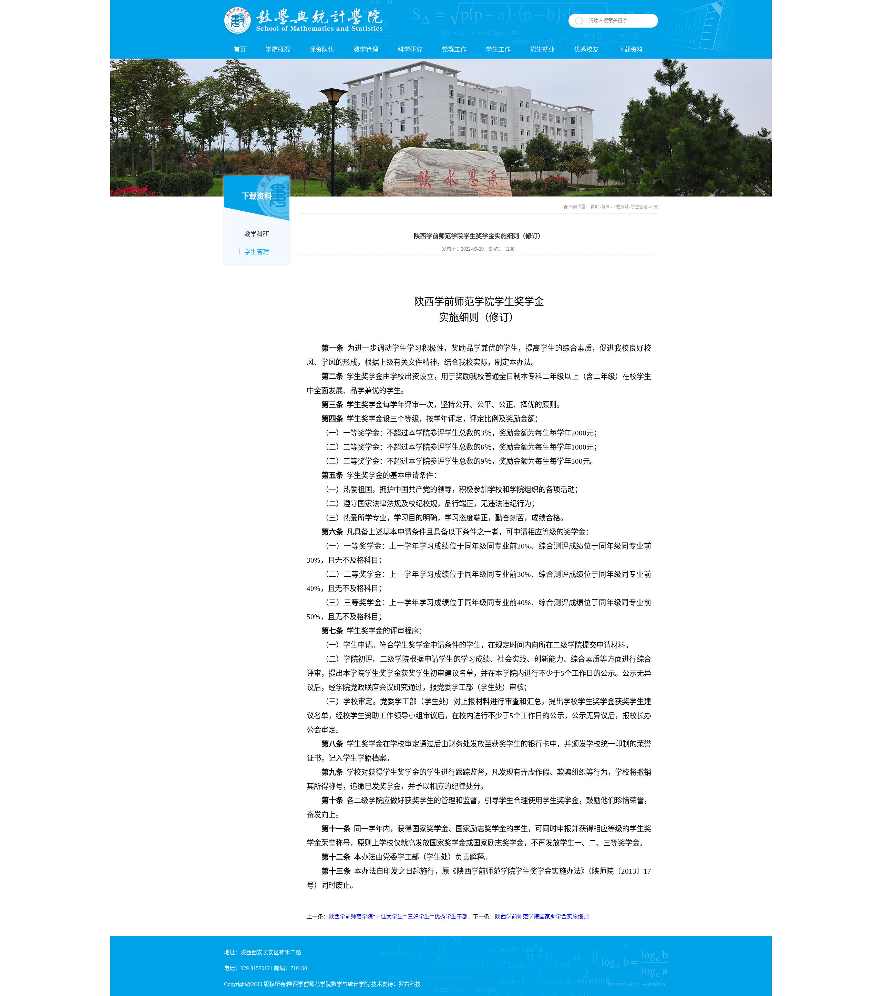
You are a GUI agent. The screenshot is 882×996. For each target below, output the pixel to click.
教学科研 (256, 234)
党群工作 (454, 49)
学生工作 (498, 49)
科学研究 (410, 49)
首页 (240, 49)
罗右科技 (410, 984)
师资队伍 (321, 49)
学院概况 (277, 49)
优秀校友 (586, 49)
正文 (654, 206)
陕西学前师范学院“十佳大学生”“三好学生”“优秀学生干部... (400, 916)
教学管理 (365, 49)
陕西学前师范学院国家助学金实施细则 (542, 916)
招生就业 (542, 49)
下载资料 (630, 49)
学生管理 (256, 252)
